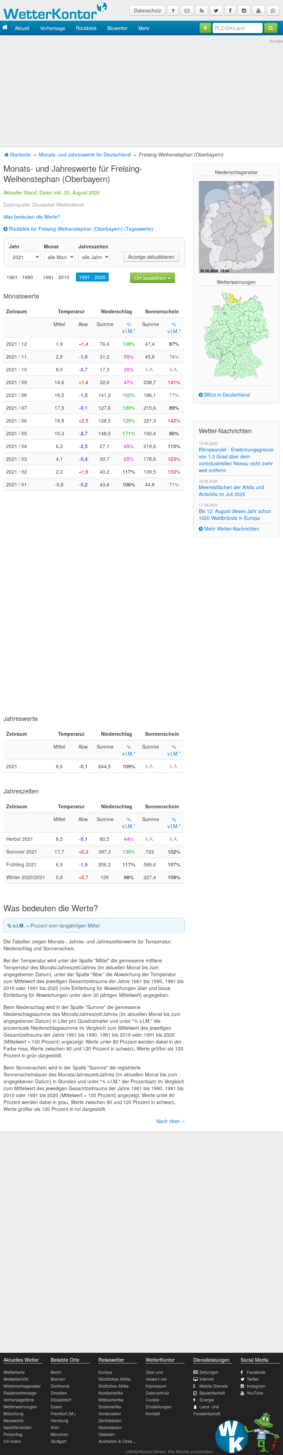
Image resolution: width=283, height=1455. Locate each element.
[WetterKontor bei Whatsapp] (273, 10)
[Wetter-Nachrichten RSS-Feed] (201, 10)
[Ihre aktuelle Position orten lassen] (205, 28)
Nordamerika (110, 1393)
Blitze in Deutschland (226, 394)
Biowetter (117, 28)
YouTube (255, 1393)
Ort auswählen (151, 277)
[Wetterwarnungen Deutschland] (236, 334)
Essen (56, 1406)
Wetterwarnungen (20, 1406)
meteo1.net (156, 1379)
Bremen (58, 1379)
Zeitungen (208, 1372)
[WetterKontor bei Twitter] (216, 10)
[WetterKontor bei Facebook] (230, 10)
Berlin (56, 1372)
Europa (105, 1372)
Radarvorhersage (20, 1393)
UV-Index (12, 1441)
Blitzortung (13, 1413)
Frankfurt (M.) (63, 1413)
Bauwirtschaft (212, 1393)
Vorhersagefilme (18, 1399)
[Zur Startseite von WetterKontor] (5, 28)
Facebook (256, 1372)
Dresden (59, 1393)
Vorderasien (109, 1413)
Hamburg (59, 1420)
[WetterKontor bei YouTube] (258, 10)
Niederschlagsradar (22, 1386)
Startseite (20, 154)
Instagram (256, 1386)
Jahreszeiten (93, 246)
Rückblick (86, 28)
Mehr (144, 28)
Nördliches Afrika (114, 1379)
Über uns (154, 1372)
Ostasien (106, 1434)
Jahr (14, 246)
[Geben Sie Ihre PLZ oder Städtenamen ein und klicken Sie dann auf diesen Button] (270, 28)
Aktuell (22, 28)
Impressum (156, 1386)
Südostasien (110, 1427)
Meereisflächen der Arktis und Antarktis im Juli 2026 (231, 490)
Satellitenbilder (17, 1427)
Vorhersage (52, 28)
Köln (55, 1427)
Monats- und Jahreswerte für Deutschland (85, 154)
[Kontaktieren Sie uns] (187, 10)
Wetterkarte (14, 1372)
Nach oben (169, 1121)
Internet (206, 1379)
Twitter (253, 1379)
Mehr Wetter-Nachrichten (231, 528)
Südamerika (109, 1406)
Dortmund (60, 1386)
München (59, 1434)
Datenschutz (147, 10)
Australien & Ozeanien (119, 1441)
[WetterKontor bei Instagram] (244, 10)
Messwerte (13, 1420)
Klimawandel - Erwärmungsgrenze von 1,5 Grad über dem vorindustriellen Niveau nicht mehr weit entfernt (236, 460)
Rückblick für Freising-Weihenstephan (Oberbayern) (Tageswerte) (80, 228)
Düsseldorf (61, 1399)
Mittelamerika (111, 1399)
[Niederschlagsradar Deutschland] (236, 226)
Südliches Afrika (113, 1386)
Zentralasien (110, 1420)
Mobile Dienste (213, 1386)
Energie (206, 1399)
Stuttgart (58, 1441)
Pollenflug (12, 1434)
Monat (51, 246)
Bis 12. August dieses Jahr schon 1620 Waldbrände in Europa (235, 514)
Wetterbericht (15, 1379)
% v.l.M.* (128, 327)
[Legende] (173, 10)
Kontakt (153, 1413)
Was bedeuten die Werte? (31, 216)
